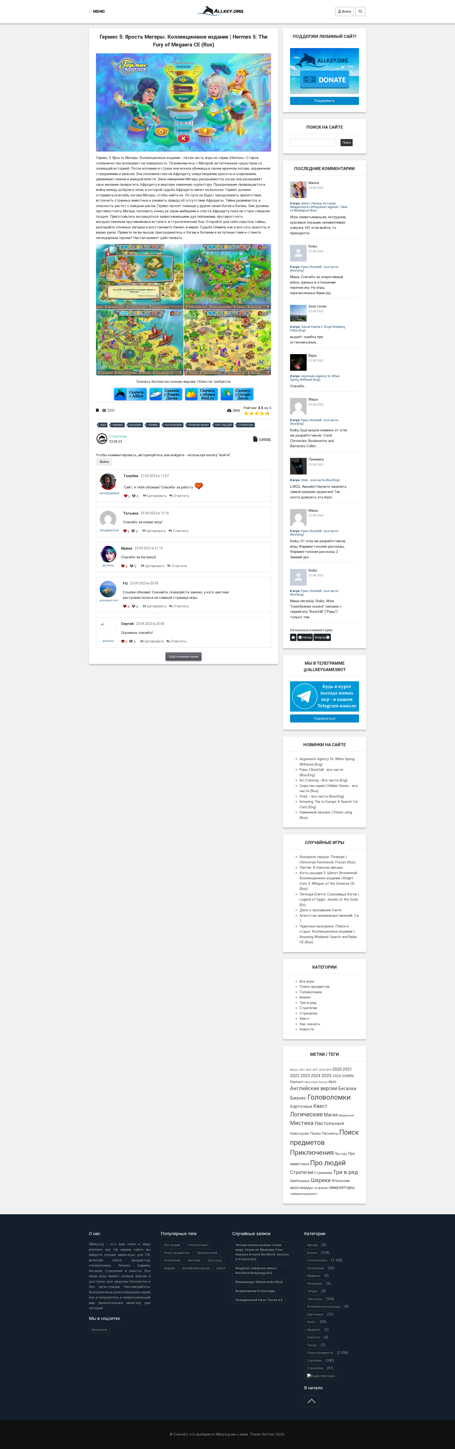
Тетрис (312, 1291)
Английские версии (313, 1088)
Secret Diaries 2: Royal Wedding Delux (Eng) (317, 328)
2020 (337, 1069)
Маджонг (313, 1275)
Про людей (223, 425)
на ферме (321, 1188)
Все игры (307, 981)
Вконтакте (99, 1330)
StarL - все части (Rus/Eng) (315, 480)
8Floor (294, 1069)
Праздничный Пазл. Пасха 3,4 (258, 1300)
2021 (347, 1069)
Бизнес (305, 997)
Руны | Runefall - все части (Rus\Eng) (314, 268)
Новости (307, 1029)
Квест (305, 1018)
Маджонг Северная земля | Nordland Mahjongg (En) (256, 1270)
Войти (346, 11)
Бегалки (135, 425)
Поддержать (324, 101)
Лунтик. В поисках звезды (321, 867)
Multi (332, 1082)
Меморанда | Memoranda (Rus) (259, 1282)
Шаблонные (300, 1181)
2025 (326, 1075)
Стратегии (245, 425)
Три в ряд (345, 1172)
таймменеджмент (304, 1194)
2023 (103, 425)
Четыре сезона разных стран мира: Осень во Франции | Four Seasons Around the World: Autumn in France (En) (262, 1252)
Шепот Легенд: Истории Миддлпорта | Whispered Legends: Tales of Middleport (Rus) (318, 207)
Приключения (198, 425)
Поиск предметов (314, 986)
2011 (302, 1069)
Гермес (153, 425)
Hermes (117, 425)
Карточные (301, 1106)
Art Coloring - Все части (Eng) (323, 780)
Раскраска (314, 1283)
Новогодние (299, 1133)
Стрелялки (308, 1013)
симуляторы (342, 1187)
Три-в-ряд (308, 1003)
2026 (337, 1076)
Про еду (341, 1154)
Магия (331, 1115)
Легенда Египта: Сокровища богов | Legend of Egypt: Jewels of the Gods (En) (329, 899)
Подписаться (324, 718)
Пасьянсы (330, 1133)
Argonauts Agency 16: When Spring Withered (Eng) (315, 377)
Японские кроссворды (323, 1306)
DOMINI (348, 1076)
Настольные (329, 1123)
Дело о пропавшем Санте (321, 910)
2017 (315, 1069)
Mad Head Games (316, 1082)
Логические (173, 425)
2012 (308, 1069)
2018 (322, 1069)
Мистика (302, 1123)
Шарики (321, 1180)
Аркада (312, 1245)
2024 (315, 1075)
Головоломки (311, 992)
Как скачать (310, 1024)
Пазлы (315, 1133)
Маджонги (346, 1115)
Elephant (297, 1082)
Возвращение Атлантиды (255, 1291)
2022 (295, 1075)
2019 (328, 1069)
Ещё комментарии (183, 656)
